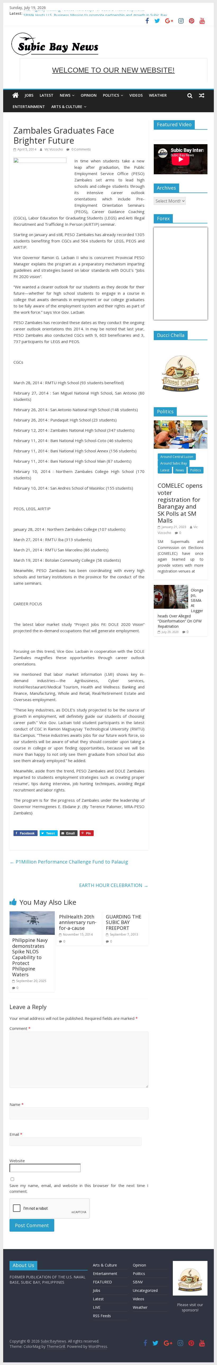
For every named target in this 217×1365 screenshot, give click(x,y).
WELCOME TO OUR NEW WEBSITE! (113, 70)
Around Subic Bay (173, 463)
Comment (20, 1028)
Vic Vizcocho (54, 149)
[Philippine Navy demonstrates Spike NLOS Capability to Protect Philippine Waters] (32, 914)
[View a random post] (201, 95)
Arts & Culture (66, 106)
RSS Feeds (102, 1315)
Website (17, 1160)
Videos (136, 95)
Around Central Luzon (176, 456)
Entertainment (29, 106)
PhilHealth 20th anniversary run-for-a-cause (77, 922)
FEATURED (102, 1281)
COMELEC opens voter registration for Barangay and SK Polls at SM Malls (180, 502)
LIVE (96, 1307)
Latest (46, 95)
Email (16, 1134)
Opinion (89, 95)
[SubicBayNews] (15, 95)
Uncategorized (145, 1290)
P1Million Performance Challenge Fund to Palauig (69, 862)
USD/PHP (165, 316)
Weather (158, 95)
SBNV (138, 1281)
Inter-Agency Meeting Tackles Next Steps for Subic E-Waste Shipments (84, 13)
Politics (111, 95)
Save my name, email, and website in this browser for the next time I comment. (79, 1188)
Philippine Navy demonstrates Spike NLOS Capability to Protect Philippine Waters (30, 957)
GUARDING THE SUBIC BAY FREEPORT (123, 922)
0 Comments (81, 149)
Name (17, 1104)
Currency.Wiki (193, 316)
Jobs (29, 95)
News (65, 95)
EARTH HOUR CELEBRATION (113, 885)
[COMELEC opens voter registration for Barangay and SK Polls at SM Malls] (180, 423)
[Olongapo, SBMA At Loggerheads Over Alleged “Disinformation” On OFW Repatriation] (171, 587)
